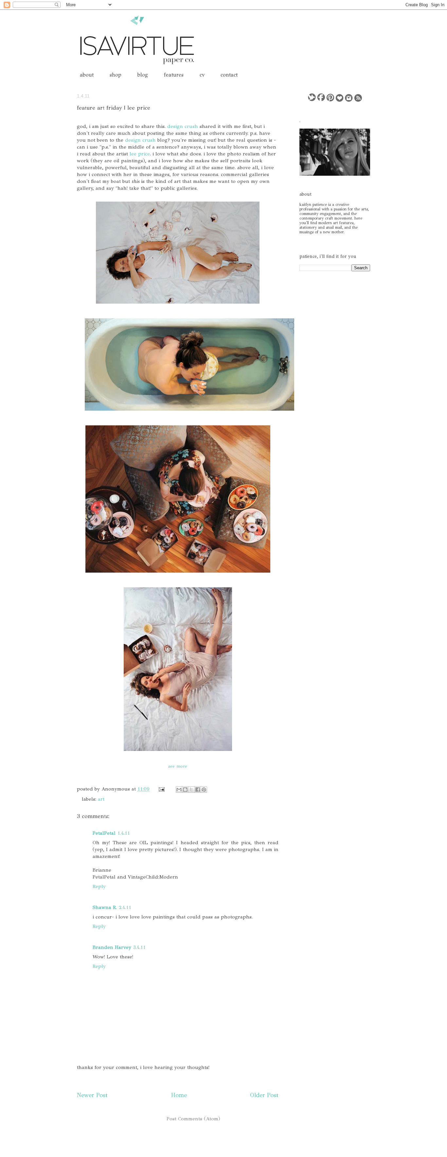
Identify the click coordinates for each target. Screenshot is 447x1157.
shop (115, 75)
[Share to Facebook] (197, 789)
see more (177, 766)
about (87, 75)
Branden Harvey (112, 947)
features (174, 75)
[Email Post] (161, 789)
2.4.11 (125, 907)
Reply (99, 886)
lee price (140, 154)
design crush (182, 126)
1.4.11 (123, 833)
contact (229, 75)
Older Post (264, 1095)
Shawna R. (105, 907)
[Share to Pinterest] (204, 789)
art (101, 799)
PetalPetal (104, 833)
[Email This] (179, 789)
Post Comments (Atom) (193, 1119)
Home (179, 1095)
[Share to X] (191, 789)
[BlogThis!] (185, 789)
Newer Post (92, 1095)
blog (142, 75)
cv (202, 75)
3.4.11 (139, 947)
